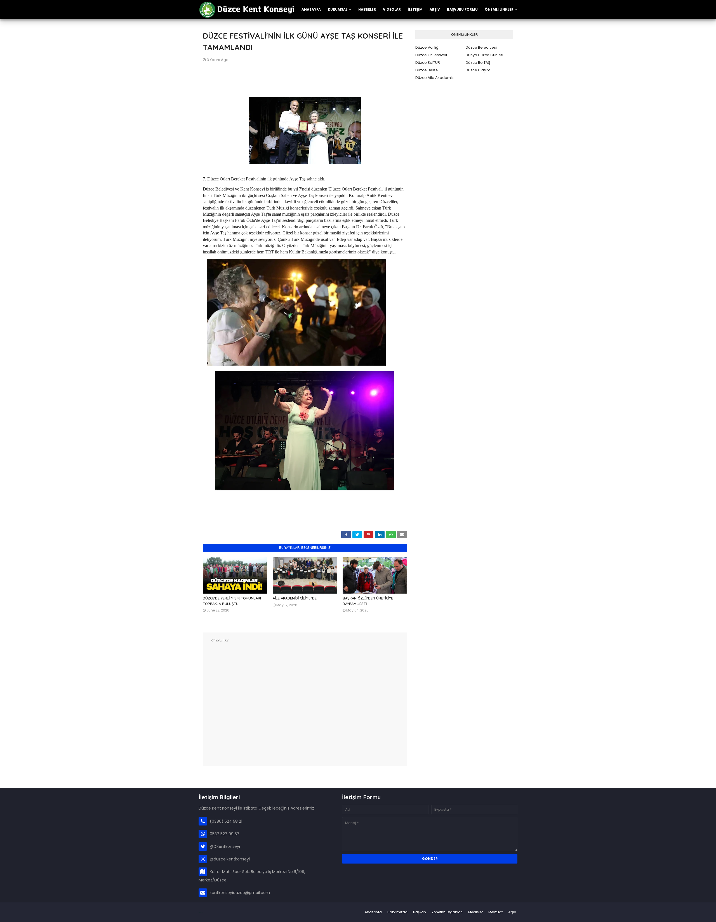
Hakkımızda (397, 912)
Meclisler (475, 912)
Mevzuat (495, 912)
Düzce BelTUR (427, 62)
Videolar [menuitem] (392, 9)
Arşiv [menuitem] (435, 9)
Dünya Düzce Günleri (484, 55)
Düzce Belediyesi (481, 47)
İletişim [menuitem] (415, 9)
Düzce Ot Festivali (431, 55)
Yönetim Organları (447, 912)
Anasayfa (373, 912)
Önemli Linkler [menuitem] (499, 9)
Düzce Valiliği (427, 47)
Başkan (419, 912)
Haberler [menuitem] (367, 9)
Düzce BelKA (426, 70)
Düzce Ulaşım (478, 70)
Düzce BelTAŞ (478, 62)
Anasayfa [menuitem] (311, 9)
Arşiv (512, 912)
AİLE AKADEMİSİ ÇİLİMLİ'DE (295, 598)
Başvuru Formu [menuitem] (462, 9)
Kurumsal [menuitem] (337, 9)
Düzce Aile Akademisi (434, 77)
